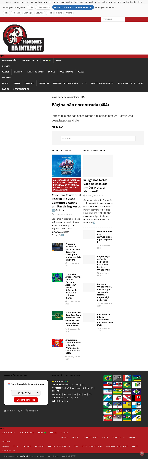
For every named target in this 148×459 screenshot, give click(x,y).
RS (62, 400)
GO (72, 384)
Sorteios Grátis (9, 60)
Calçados (29, 83)
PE (88, 387)
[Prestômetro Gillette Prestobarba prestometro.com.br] (89, 317)
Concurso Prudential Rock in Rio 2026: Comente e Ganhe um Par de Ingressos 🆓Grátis (66, 195)
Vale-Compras (66, 72)
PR (57, 400)
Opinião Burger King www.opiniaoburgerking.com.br (104, 237)
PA (75, 394)
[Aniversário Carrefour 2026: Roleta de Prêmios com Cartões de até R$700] (57, 343)
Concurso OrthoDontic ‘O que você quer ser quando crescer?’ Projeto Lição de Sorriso (104, 292)
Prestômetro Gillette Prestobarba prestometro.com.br (105, 319)
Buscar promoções (26, 400)
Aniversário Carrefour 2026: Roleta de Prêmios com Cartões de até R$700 (73, 346)
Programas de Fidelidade (130, 83)
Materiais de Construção (65, 83)
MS (83, 384)
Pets (84, 83)
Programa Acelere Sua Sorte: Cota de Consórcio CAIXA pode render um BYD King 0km (73, 252)
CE (73, 387)
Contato (11, 410)
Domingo (28, 13)
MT (77, 384)
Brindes (59, 60)
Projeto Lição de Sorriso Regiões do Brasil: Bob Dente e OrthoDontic (103, 263)
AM (70, 394)
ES (62, 397)
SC (66, 400)
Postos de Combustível (102, 83)
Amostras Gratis (30, 60)
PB (83, 387)
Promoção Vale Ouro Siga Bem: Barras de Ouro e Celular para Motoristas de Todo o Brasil (73, 319)
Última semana (43, 7)
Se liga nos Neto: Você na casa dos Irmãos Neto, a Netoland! (95, 185)
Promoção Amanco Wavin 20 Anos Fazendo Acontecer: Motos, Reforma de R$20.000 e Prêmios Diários (73, 286)
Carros (5, 72)
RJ (72, 397)
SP (76, 397)
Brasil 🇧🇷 (47, 60)
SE (58, 391)
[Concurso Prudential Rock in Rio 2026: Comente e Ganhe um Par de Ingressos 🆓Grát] (66, 166)
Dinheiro (18, 72)
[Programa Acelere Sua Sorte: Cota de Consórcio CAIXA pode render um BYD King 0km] (57, 247)
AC (28, 2)
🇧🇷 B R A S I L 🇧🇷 (60, 381)
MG (67, 397)
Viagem (81, 72)
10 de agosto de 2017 (95, 195)
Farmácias (44, 83)
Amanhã (16, 13)
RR (85, 394)
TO (90, 394)
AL (63, 387)
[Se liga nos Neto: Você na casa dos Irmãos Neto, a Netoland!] (98, 166)
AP (65, 394)
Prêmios (6, 66)
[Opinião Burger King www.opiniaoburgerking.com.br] (89, 234)
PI (92, 387)
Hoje (31, 7)
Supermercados (21, 89)
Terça (49, 13)
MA (78, 387)
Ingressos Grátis (35, 72)
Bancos (6, 83)
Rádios (5, 89)
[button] (3, 56)
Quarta (59, 13)
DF (67, 384)
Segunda (39, 13)
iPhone (51, 72)
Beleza (17, 83)
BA (68, 387)
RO (80, 394)
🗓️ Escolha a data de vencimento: (26, 384)
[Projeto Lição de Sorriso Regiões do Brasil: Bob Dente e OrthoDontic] (89, 259)
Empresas (6, 77)
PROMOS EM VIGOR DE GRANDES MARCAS (73, 7)
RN (53, 391)
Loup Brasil (23, 456)
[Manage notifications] (142, 453)
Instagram (33, 410)
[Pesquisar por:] (113, 19)
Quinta (69, 13)
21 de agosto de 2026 (63, 214)
